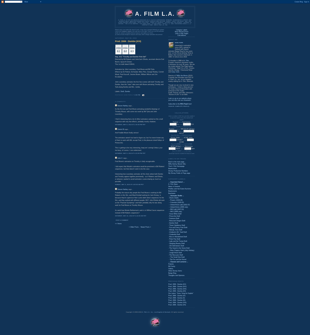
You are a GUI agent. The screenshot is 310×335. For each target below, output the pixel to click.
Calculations (181, 35)
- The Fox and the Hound (177, 259)
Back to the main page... (177, 162)
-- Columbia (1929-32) (176, 202)
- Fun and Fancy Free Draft (177, 227)
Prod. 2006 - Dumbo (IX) (176, 300)
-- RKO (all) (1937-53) (176, 209)
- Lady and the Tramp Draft (177, 241)
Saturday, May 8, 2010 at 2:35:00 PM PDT (130, 124)
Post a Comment (122, 220)
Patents (171, 264)
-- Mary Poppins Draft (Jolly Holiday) (181, 250)
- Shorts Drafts (173, 198)
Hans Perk (179, 42)
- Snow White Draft (175, 214)
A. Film (186, 60)
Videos (170, 269)
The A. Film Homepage (176, 166)
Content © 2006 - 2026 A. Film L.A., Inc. (155, 25)
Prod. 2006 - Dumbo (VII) (177, 305)
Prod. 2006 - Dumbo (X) (176, 298)
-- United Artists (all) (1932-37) (179, 205)
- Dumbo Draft (173, 223)
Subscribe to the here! (180, 104)
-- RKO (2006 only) (175, 211)
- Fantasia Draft (173, 218)
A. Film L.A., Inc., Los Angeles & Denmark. (156, 312)
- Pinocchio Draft (174, 216)
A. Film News (173, 184)
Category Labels (126, 31)
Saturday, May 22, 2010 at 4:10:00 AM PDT (130, 216)
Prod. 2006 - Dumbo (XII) (177, 291)
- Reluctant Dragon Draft (176, 221)
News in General (174, 186)
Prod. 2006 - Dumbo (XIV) (177, 286)
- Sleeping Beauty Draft (176, 243)
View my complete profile (178, 106)
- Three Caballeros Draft (176, 225)
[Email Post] (142, 95)
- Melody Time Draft (175, 230)
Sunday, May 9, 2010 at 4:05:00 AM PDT (129, 184)
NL (184, 164)
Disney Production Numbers (178, 171)
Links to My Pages (181, 33)
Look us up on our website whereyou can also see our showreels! (179, 99)
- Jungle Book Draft (175, 253)
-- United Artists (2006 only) (178, 207)
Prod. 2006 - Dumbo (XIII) (177, 289)
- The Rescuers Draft (175, 255)
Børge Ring (172, 273)
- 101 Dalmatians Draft (176, 246)
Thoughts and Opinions (176, 275)
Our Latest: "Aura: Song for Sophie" (180, 293)
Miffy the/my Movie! (175, 164)
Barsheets (171, 193)
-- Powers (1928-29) (175, 200)
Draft (122, 91)
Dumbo (127, 91)
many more (175, 72)
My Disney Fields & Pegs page (179, 173)
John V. (120, 158)
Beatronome (172, 168)
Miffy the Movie (182, 75)
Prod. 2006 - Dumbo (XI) (176, 296)
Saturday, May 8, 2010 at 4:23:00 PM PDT (130, 153)
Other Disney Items (175, 271)
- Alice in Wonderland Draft (177, 237)
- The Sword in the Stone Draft (179, 248)
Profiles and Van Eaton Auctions (179, 189)
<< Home (118, 224)
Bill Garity (171, 266)
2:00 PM (137, 95)
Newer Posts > (146, 227)
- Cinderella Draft (174, 234)
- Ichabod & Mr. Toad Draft (177, 232)
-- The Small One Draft (176, 257)
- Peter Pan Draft (174, 239)
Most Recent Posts (181, 32)
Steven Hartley (122, 106)
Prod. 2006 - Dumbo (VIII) (177, 302)
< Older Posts (134, 227)
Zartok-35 (120, 129)
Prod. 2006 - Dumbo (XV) (177, 284)
